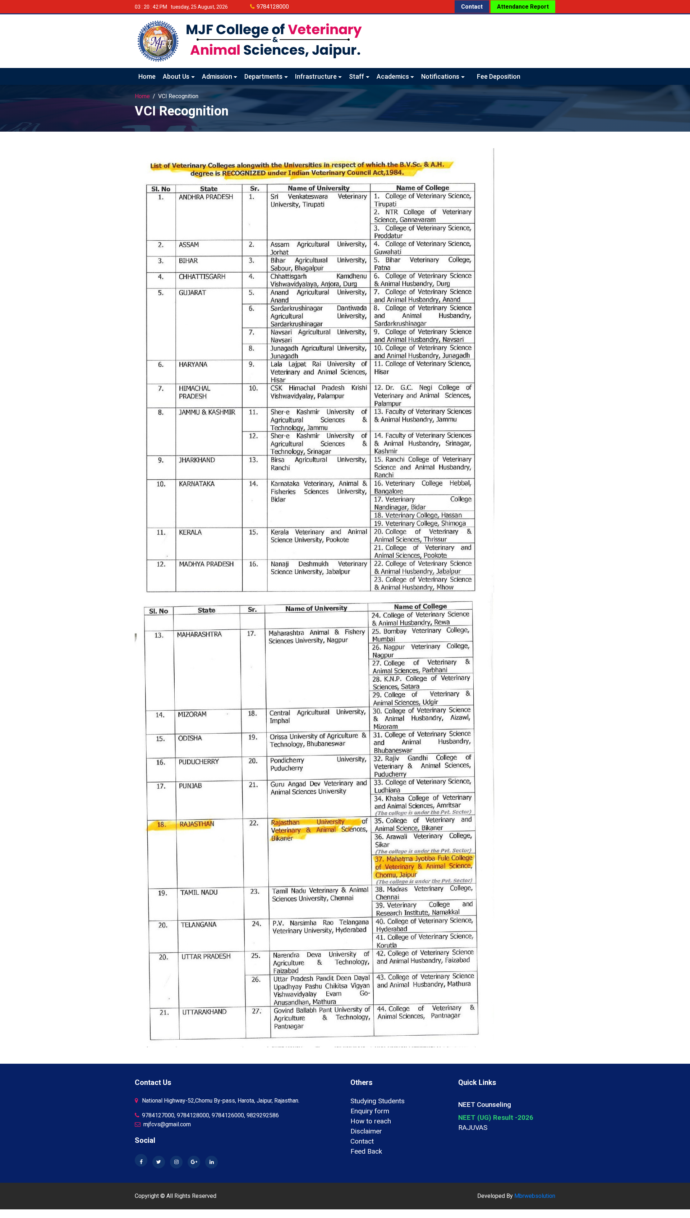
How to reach (370, 1121)
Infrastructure (316, 76)
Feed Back (366, 1151)
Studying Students (377, 1101)
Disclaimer (366, 1131)
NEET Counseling (484, 1104)
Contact (472, 6)
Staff (356, 76)
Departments (263, 76)
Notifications (440, 76)
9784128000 (273, 6)
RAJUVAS (472, 1127)
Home (147, 76)
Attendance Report (523, 6)
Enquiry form (369, 1111)
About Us (176, 76)
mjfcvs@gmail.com (166, 1124)
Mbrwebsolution (534, 1195)
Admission (217, 76)
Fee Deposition (498, 76)
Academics (393, 76)
